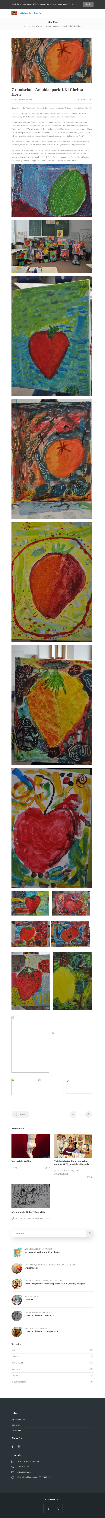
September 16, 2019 (25, 99)
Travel (77, 1171)
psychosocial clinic (18, 1419)
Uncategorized (61, 1174)
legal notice (15, 1425)
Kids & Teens (37, 26)
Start (25, 26)
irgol (15, 99)
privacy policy (17, 1430)
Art (78, 99)
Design (32, 1265)
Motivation (37, 1218)
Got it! (88, 4)
